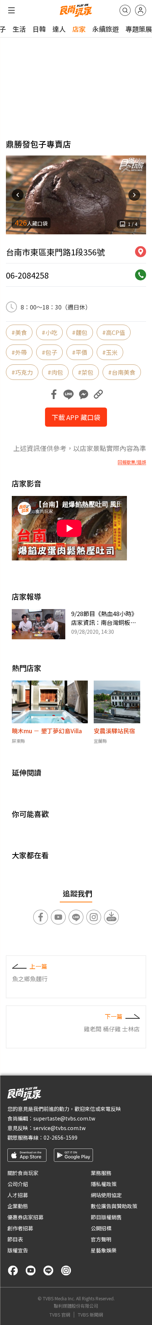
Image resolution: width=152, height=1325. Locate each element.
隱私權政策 (104, 1184)
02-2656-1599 (60, 1137)
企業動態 (17, 1206)
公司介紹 (17, 1184)
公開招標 (101, 1228)
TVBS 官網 (59, 1315)
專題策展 (138, 29)
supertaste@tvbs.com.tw (64, 1118)
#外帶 (19, 352)
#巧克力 (22, 372)
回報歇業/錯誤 (132, 462)
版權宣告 (17, 1250)
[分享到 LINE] (68, 394)
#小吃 (49, 332)
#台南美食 (121, 372)
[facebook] (12, 1270)
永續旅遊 (105, 29)
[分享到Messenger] (83, 394)
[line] (48, 1270)
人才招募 (17, 1195)
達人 (59, 29)
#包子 (49, 352)
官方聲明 (101, 1239)
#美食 (19, 332)
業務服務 (101, 1173)
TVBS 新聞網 (90, 1315)
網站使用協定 (106, 1195)
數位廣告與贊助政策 (114, 1206)
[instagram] (66, 1270)
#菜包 (85, 372)
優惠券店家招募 (25, 1217)
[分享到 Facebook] (53, 394)
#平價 (79, 352)
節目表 (15, 1239)
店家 (79, 29)
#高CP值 (113, 332)
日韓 (39, 29)
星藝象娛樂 (104, 1250)
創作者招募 (20, 1228)
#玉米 (110, 352)
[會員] (140, 10)
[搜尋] (125, 10)
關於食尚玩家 (22, 1173)
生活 (19, 29)
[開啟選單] (11, 10)
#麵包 (79, 332)
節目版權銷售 (106, 1217)
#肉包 (55, 372)
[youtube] (30, 1270)
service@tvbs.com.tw (59, 1128)
